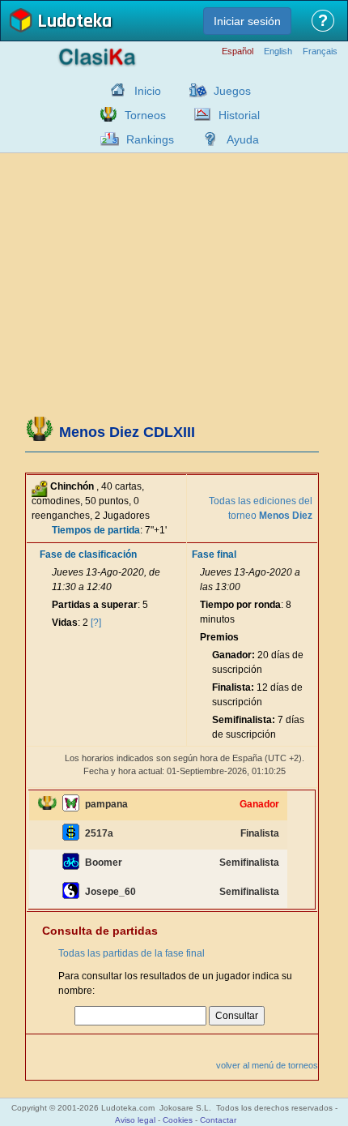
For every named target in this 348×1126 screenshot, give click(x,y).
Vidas (65, 622)
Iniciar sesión (247, 21)
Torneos (145, 115)
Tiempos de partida (96, 530)
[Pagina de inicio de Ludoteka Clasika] (114, 90)
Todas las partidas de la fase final (131, 953)
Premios (219, 637)
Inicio (147, 90)
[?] (96, 622)
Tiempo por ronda (240, 604)
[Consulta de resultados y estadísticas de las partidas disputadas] (198, 114)
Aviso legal (135, 1119)
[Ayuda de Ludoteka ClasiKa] (206, 139)
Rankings (150, 139)
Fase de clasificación (88, 554)
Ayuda (243, 139)
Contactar (218, 1119)
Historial (239, 115)
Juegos (232, 90)
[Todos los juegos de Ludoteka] (193, 90)
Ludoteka (74, 22)
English (278, 51)
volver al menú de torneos (267, 1065)
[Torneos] (104, 114)
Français (320, 51)
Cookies (178, 1119)
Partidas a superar (95, 604)
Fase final (214, 554)
